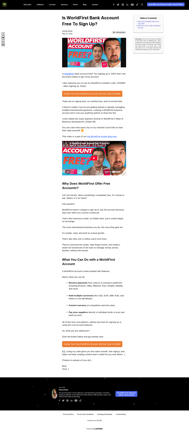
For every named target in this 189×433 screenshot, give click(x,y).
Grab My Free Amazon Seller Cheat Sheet (166, 4)
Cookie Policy (121, 414)
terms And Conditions (85, 414)
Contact (95, 5)
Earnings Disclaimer (104, 414)
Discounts (27, 5)
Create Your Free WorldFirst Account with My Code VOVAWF (92, 94)
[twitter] (119, 4)
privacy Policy (68, 414)
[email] (3, 44)
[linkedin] (128, 4)
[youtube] (133, 4)
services (64, 5)
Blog (84, 5)
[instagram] (124, 4)
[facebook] (114, 4)
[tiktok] (138, 4)
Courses (52, 5)
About (75, 5)
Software (40, 5)
